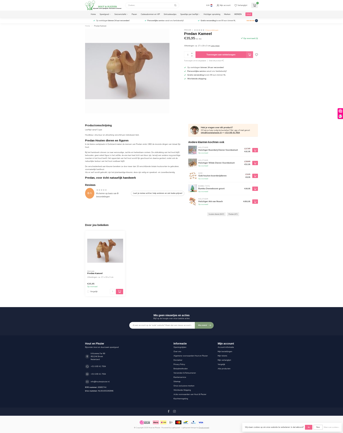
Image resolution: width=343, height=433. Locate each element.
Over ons (177, 351)
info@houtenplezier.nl (211, 132)
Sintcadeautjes (170, 14)
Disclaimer (178, 360)
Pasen (134, 14)
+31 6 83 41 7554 (232, 132)
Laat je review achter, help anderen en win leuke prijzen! (157, 193)
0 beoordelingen (211, 30)
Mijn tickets (222, 356)
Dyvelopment (204, 427)
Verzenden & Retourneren (185, 373)
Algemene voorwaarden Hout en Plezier (191, 356)
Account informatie (226, 347)
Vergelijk (94, 291)
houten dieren (216, 214)
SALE (249, 14)
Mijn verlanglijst (224, 360)
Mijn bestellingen (225, 351)
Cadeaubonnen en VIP (150, 14)
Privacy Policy (179, 364)
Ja (309, 427)
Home (93, 14)
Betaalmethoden (181, 368)
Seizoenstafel (120, 14)
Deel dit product (215, 60)
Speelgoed (104, 14)
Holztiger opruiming (212, 14)
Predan (187, 30)
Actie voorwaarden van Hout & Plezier (190, 394)
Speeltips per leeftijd (189, 14)
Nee (318, 427)
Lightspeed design (189, 427)
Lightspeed (175, 427)
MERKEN (238, 14)
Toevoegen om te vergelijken (195, 60)
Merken (227, 14)
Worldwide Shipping (182, 390)
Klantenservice (180, 377)
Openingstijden (180, 347)
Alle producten (224, 368)
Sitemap (177, 381)
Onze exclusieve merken (184, 386)
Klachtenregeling (181, 398)
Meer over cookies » (331, 427)
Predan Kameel (100, 26)
